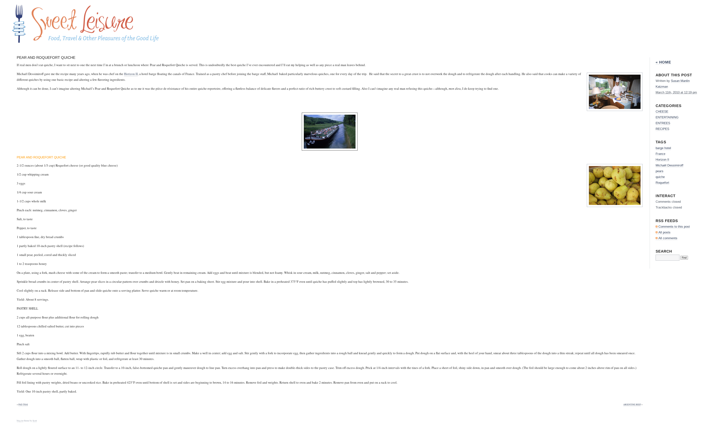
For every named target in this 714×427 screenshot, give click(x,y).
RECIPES (662, 129)
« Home (663, 62)
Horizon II (131, 74)
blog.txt (20, 420)
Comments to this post (674, 226)
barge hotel (663, 148)
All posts (664, 232)
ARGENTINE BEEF (632, 404)
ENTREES (663, 123)
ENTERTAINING (667, 117)
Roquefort (662, 182)
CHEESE (662, 111)
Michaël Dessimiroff (669, 165)
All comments (667, 238)
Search (664, 251)
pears (659, 171)
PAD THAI (23, 404)
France (660, 154)
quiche (660, 177)
